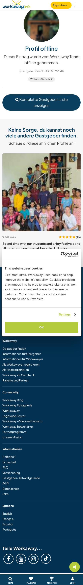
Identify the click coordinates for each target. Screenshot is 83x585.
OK (41, 327)
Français (7, 518)
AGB (5, 483)
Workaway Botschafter (17, 426)
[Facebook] (8, 559)
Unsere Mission (12, 437)
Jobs (5, 494)
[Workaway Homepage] (16, 4)
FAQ (5, 467)
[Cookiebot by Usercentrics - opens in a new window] (60, 254)
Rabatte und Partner (15, 380)
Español (7, 524)
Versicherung (11, 472)
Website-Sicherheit (41, 79)
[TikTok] (46, 559)
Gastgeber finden (14, 348)
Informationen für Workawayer (22, 359)
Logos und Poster (13, 416)
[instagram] (33, 559)
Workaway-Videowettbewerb (22, 421)
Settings (65, 314)
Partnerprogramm (14, 431)
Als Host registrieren (15, 369)
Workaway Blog (12, 400)
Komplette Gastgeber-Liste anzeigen (43, 102)
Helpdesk (8, 456)
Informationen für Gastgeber (21, 354)
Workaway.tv (11, 410)
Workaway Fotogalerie (17, 405)
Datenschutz (10, 488)
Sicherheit (9, 462)
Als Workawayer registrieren (20, 364)
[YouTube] (21, 559)
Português (9, 529)
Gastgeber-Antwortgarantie (21, 478)
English (7, 513)
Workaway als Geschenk (18, 375)
